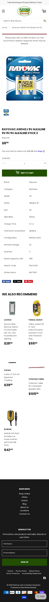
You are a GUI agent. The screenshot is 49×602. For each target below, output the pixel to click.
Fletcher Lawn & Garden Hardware (26, 585)
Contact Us (24, 514)
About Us (25, 507)
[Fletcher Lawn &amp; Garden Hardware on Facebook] (44, 578)
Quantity (6, 158)
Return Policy (34, 571)
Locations (24, 510)
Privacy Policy (21, 571)
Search (10, 571)
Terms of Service (13, 573)
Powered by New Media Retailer (23, 587)
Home (4, 27)
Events (25, 500)
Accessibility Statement (31, 573)
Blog (24, 504)
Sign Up (24, 562)
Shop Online (24, 493)
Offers (24, 497)
